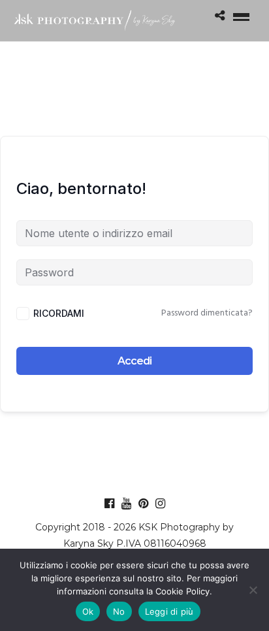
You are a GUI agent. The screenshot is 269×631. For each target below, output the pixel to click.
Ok (88, 611)
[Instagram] (160, 503)
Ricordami (58, 313)
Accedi (134, 361)
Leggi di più (169, 611)
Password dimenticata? (207, 313)
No (119, 611)
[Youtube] (126, 503)
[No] (252, 589)
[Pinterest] (143, 503)
